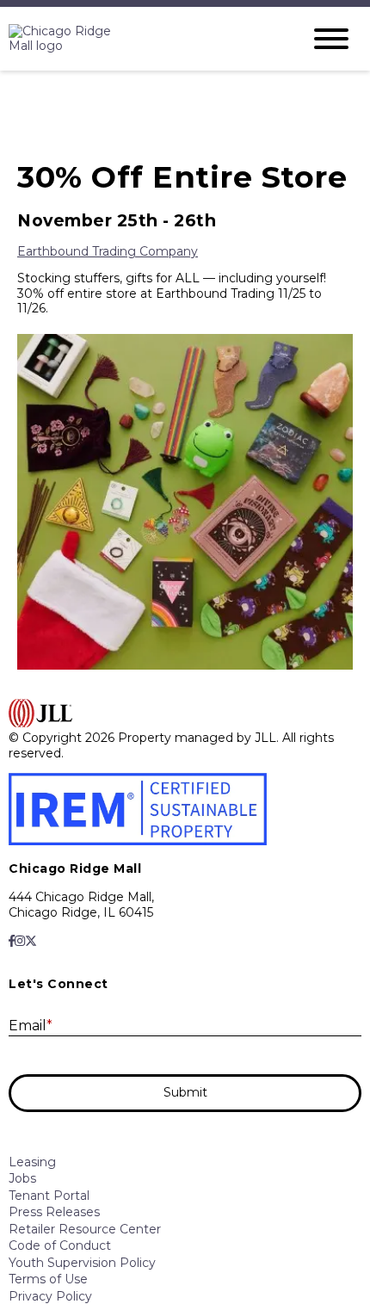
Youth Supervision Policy (82, 1262)
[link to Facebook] (12, 941)
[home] (142, 39)
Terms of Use (48, 1279)
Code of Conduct (60, 1245)
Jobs (22, 1178)
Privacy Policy (50, 1296)
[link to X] (31, 941)
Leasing (32, 1162)
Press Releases (54, 1212)
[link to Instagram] (20, 941)
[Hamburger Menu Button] (331, 38)
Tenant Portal (49, 1195)
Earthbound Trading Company (107, 251)
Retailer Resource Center (85, 1229)
